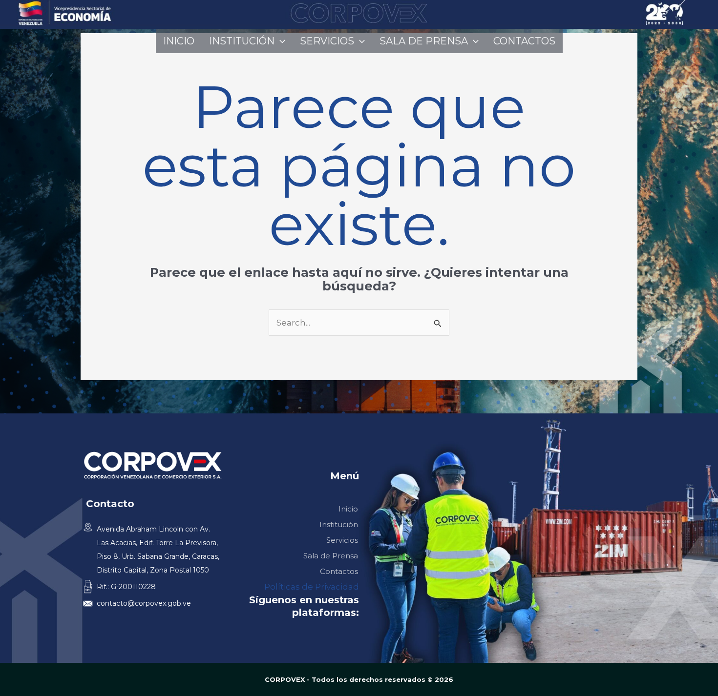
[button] (280, 41)
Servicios (327, 41)
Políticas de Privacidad (311, 587)
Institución (242, 41)
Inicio (178, 41)
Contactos (524, 41)
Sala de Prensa (424, 41)
